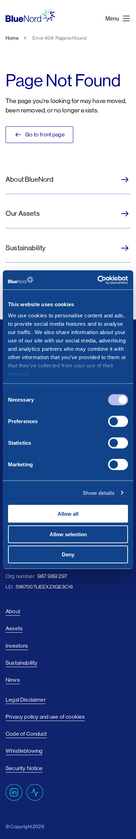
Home (12, 38)
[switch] (118, 421)
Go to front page (45, 134)
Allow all (68, 514)
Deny (68, 554)
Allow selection (68, 534)
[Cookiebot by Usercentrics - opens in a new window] (98, 279)
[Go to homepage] (30, 15)
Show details (98, 493)
